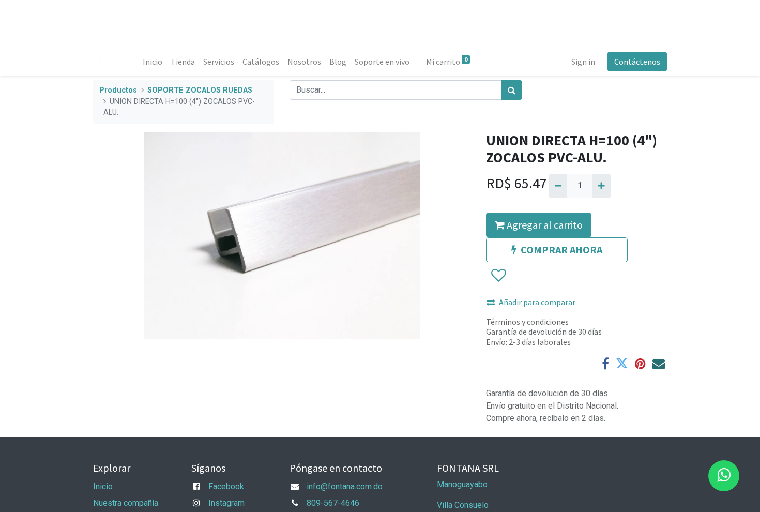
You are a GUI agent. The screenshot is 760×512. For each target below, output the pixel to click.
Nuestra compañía (125, 503)
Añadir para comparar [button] (537, 302)
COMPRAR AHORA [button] (561, 249)
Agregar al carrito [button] (544, 224)
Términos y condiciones (527, 322)
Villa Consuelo (463, 505)
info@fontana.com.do (345, 486)
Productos (118, 90)
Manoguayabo (462, 484)
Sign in (583, 61)
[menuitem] (152, 61)
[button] (498, 275)
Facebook (226, 486)
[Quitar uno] (558, 186)
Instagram (226, 503)
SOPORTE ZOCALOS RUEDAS (199, 90)
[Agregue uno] (601, 186)
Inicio (103, 486)
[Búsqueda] (511, 90)
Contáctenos (637, 61)
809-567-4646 (333, 503)
